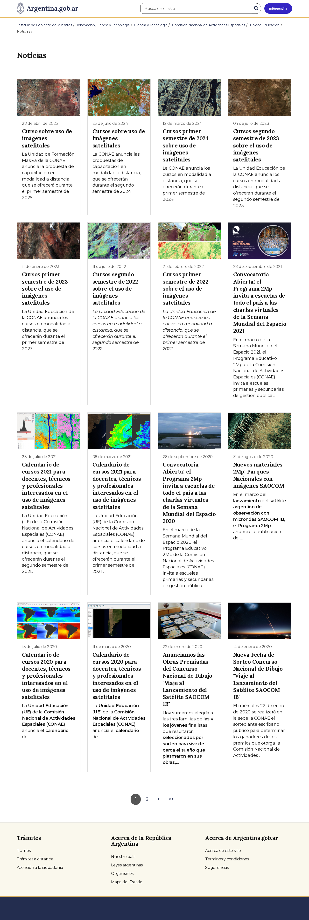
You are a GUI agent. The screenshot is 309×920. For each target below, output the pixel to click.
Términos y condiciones (227, 859)
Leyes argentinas (127, 865)
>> (171, 799)
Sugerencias (217, 867)
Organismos (122, 873)
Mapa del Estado (126, 882)
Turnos (24, 850)
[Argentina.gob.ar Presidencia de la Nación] (47, 8)
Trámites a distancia (35, 859)
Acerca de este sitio (223, 850)
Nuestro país (123, 856)
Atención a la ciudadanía (40, 867)
